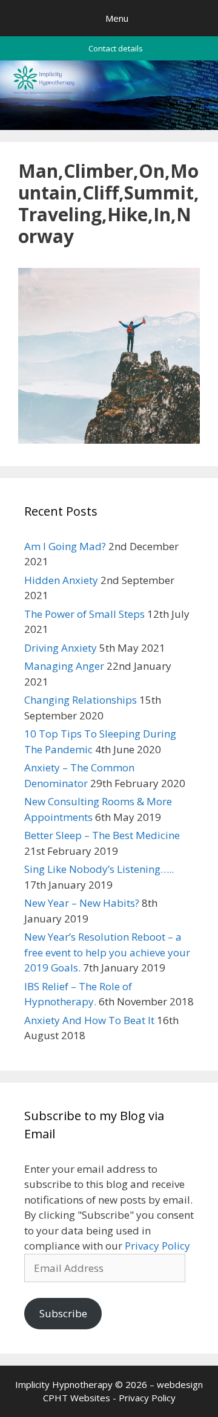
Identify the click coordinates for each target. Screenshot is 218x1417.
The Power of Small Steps (84, 614)
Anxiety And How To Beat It (89, 1020)
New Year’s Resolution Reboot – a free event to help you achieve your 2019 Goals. (107, 952)
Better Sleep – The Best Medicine (102, 835)
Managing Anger (64, 666)
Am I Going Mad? (65, 546)
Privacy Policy (157, 1246)
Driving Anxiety (60, 648)
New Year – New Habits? (81, 903)
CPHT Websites (76, 1398)
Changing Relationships (80, 700)
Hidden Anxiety (61, 580)
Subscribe (63, 1313)
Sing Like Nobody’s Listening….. (99, 869)
